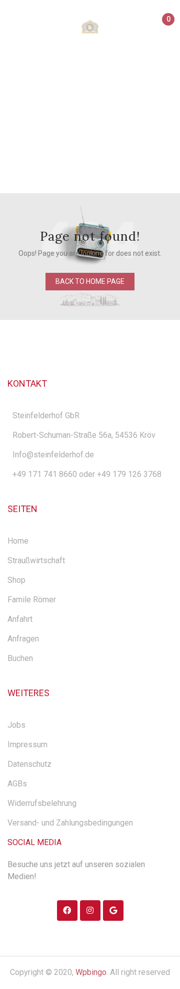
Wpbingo (91, 972)
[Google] (113, 910)
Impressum (28, 744)
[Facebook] (67, 910)
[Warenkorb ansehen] (164, 28)
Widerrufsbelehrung (42, 803)
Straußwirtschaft (36, 560)
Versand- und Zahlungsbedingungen (70, 823)
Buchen (20, 658)
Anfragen (23, 638)
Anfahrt (20, 619)
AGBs (17, 783)
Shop (17, 580)
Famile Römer (32, 599)
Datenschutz (30, 764)
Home (23, 131)
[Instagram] (90, 910)
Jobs (17, 725)
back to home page (90, 281)
